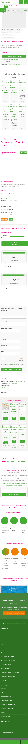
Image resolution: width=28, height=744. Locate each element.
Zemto (22, 434)
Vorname (3, 339)
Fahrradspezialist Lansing (6, 116)
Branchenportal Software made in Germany (9, 740)
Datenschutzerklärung (8, 364)
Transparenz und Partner (7, 708)
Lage (8, 10)
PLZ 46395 (10, 196)
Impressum (3, 688)
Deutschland (7, 203)
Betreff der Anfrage (6, 315)
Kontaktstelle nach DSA (6, 700)
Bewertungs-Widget (5, 668)
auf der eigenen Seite (14, 561)
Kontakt (11, 219)
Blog (2, 644)
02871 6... (8, 61)
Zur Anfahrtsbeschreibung (8, 390)
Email (2, 351)
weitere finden (14, 528)
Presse (2, 725)
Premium (24, 75)
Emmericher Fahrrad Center (14, 437)
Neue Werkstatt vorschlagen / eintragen (14, 613)
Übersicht (3, 10)
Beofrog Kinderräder (14, 410)
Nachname (4, 345)
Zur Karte (4, 387)
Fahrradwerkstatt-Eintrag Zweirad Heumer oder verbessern (5, 563)
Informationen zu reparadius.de (8, 648)
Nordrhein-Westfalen (13, 200)
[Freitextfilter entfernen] (21, 2)
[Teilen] (22, 742)
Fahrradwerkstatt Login (8, 732)
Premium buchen (6, 664)
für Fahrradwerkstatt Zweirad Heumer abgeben (4, 531)
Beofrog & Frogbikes (5, 436)
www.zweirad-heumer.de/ (15, 64)
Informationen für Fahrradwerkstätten (10, 672)
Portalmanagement (5, 716)
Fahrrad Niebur (22, 89)
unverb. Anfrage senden (15, 56)
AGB (2, 692)
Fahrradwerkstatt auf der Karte (10, 59)
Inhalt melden (21, 461)
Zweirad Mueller (22, 115)
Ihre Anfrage (4, 321)
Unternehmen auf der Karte (7, 632)
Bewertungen (19, 10)
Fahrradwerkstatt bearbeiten (7, 656)
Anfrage (25, 10)
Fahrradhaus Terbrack (5, 91)
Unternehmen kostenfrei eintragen (9, 660)
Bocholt (6, 198)
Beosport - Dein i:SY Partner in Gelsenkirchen (5, 413)
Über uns (3, 640)
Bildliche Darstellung (6, 328)
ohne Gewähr (10, 461)
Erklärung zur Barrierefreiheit (8, 704)
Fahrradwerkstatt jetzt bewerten (15, 243)
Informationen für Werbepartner (8, 676)
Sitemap (3, 712)
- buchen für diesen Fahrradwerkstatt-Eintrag (24, 562)
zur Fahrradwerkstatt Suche (1, 6)
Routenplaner (24, 152)
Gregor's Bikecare (14, 115)
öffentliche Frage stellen (14, 494)
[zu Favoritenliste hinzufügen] (2, 13)
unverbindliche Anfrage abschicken (11, 369)
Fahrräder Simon (22, 413)
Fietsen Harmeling (14, 91)
